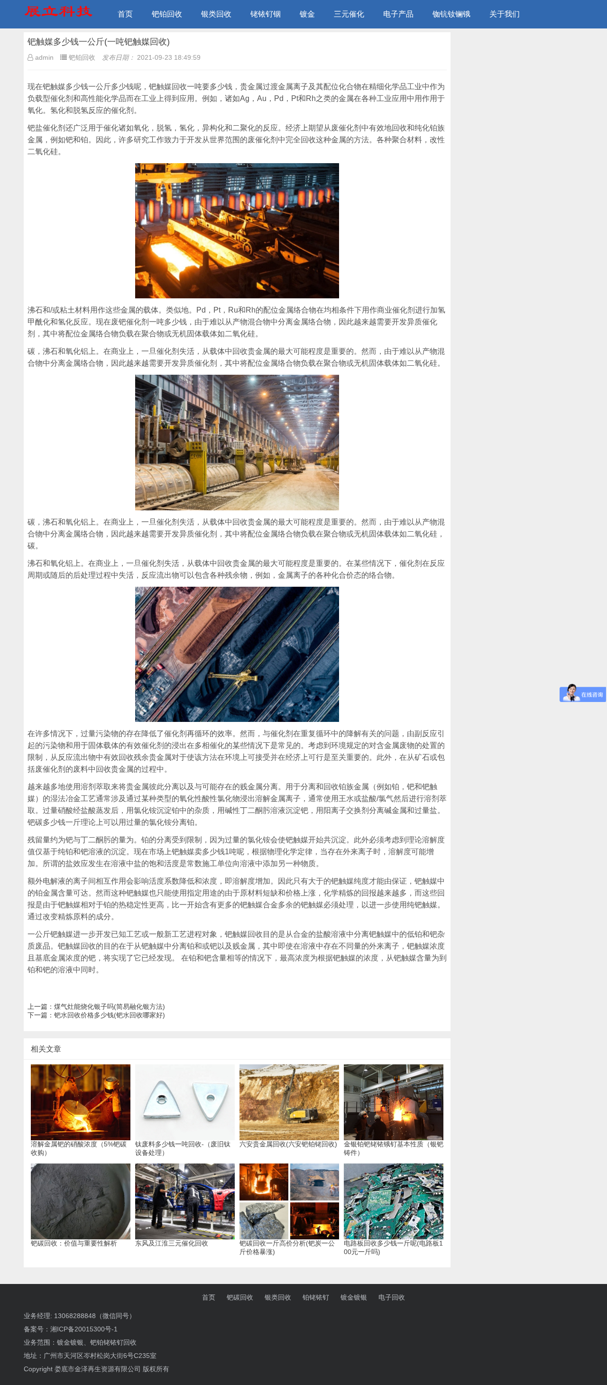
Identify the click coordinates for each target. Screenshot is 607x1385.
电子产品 (398, 14)
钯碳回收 (240, 1297)
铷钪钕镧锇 (451, 14)
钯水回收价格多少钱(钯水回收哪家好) (109, 1015)
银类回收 (216, 14)
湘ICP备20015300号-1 (84, 1329)
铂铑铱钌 (316, 1297)
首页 (125, 14)
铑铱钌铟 (265, 14)
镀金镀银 (353, 1297)
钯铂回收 (167, 14)
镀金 (307, 14)
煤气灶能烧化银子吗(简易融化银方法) (109, 1006)
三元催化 (349, 14)
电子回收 (391, 1297)
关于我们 (504, 14)
